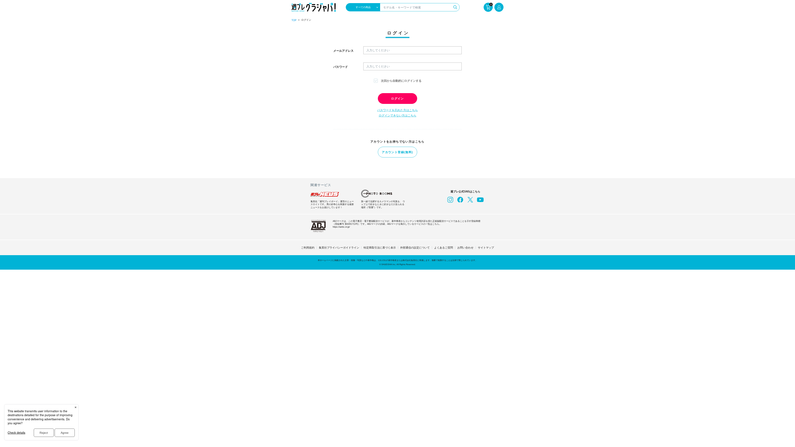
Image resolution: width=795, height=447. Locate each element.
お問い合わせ (465, 247)
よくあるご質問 (443, 247)
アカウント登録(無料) (397, 152)
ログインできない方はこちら (397, 115)
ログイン (397, 98)
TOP (294, 20)
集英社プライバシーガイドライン (339, 247)
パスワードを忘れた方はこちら (397, 110)
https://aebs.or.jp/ (341, 227)
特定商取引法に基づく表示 (380, 247)
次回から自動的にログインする (401, 80)
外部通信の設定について (415, 247)
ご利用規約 (307, 247)
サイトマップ (486, 247)
